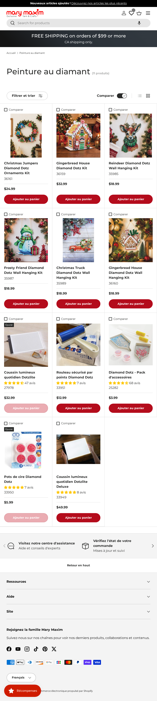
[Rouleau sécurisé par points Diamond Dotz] (78, 345)
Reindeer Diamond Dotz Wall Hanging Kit (129, 165)
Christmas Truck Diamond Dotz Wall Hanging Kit (73, 273)
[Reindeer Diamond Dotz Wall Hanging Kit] (131, 136)
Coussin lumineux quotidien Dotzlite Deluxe (71, 482)
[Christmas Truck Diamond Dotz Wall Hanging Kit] (78, 240)
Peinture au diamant (32, 53)
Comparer (105, 96)
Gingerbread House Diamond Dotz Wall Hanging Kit (125, 273)
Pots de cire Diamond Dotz (22, 479)
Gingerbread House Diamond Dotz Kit (73, 165)
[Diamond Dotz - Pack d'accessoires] (131, 345)
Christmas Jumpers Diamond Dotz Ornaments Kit (21, 168)
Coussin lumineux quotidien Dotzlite (19, 374)
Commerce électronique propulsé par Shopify (65, 690)
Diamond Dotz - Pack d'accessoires (127, 374)
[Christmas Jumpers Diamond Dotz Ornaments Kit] (26, 136)
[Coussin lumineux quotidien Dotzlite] (26, 345)
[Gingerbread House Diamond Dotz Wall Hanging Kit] (131, 240)
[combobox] (78, 23)
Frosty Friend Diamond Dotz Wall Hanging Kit (24, 270)
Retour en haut (78, 565)
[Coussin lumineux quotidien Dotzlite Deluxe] (78, 449)
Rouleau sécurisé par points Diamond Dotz (74, 374)
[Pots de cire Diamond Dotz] (26, 449)
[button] (139, 23)
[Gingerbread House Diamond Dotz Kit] (78, 136)
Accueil (11, 53)
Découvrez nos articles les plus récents (99, 3)
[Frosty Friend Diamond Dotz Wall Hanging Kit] (26, 240)
